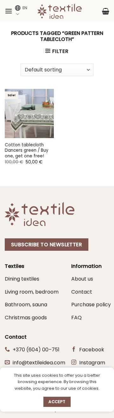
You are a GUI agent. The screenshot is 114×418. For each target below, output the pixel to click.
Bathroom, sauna (26, 304)
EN (24, 7)
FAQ (76, 317)
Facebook (91, 349)
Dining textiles (22, 278)
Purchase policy (91, 304)
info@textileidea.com (39, 362)
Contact (81, 291)
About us (82, 278)
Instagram (92, 362)
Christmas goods (26, 317)
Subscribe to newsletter (46, 244)
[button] (8, 11)
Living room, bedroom (32, 291)
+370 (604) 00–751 (36, 349)
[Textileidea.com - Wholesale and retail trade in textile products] (59, 11)
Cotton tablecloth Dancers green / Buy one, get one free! (26, 150)
